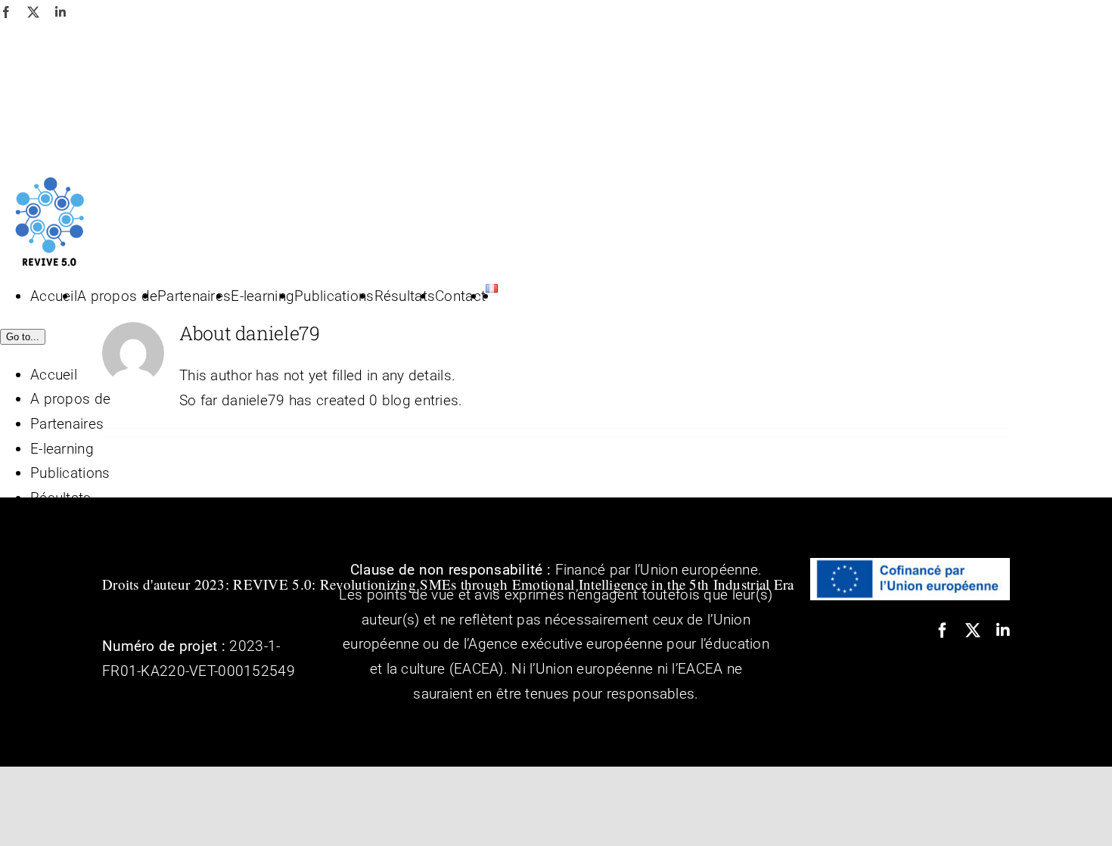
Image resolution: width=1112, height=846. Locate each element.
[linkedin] (1003, 630)
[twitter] (972, 630)
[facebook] (942, 630)
